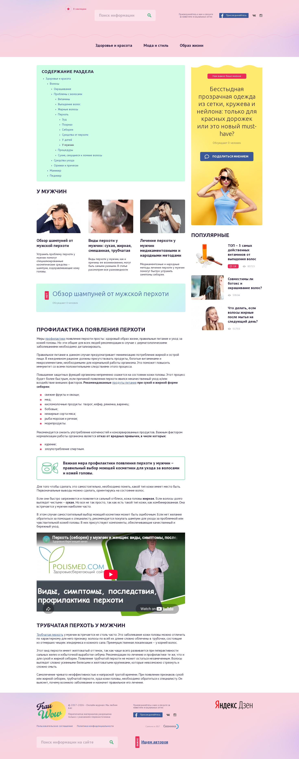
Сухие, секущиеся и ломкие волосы (80, 155)
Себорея (67, 129)
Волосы (54, 83)
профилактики (55, 338)
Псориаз (67, 124)
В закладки (79, 9)
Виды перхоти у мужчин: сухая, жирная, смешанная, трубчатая (109, 245)
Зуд (64, 119)
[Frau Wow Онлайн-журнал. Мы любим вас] (54, 17)
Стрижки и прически (66, 165)
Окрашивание (62, 89)
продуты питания (124, 382)
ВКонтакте (254, 15)
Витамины (64, 99)
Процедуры (65, 150)
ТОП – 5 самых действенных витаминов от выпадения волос (242, 252)
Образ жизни (191, 45)
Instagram (261, 15)
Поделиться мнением (230, 156)
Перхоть (63, 114)
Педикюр (55, 175)
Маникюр (55, 170)
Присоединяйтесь (236, 15)
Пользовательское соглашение (55, 725)
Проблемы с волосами (68, 94)
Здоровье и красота (114, 45)
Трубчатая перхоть (50, 634)
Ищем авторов (154, 742)
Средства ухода (64, 160)
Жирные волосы (68, 109)
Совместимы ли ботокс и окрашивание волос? (245, 283)
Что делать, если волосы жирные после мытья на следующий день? (243, 315)
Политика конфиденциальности (95, 725)
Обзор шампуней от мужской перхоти (55, 243)
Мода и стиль (156, 45)
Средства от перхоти (75, 135)
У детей (67, 140)
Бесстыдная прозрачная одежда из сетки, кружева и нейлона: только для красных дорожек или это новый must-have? (227, 111)
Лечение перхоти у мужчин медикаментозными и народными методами (160, 248)
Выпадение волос (69, 104)
